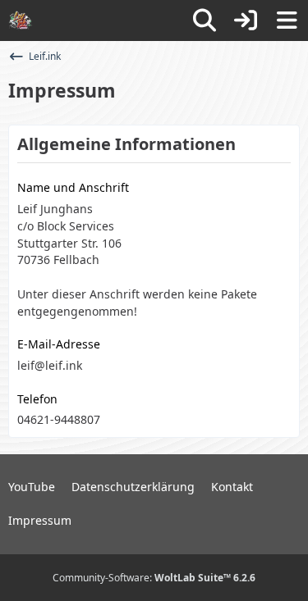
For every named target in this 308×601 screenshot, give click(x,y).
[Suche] (204, 20)
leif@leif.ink (49, 365)
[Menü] (286, 20)
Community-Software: (154, 578)
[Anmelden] (245, 20)
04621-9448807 (58, 419)
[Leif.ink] (20, 20)
